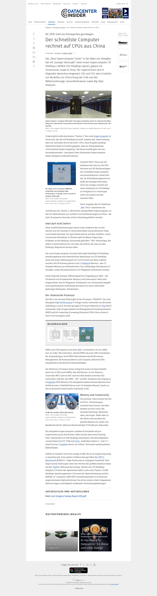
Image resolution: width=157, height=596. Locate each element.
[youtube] (87, 565)
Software (60, 22)
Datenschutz (83, 575)
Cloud (103, 22)
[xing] (34, 43)
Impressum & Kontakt (103, 575)
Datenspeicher (112, 22)
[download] (34, 61)
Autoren (120, 575)
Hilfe (50, 575)
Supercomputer (101, 136)
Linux (77, 441)
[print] (34, 57)
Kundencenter (67, 575)
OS (59, 441)
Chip (104, 306)
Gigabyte (51, 382)
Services (69, 22)
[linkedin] (34, 47)
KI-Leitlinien (113, 575)
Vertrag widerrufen (57, 575)
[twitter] (34, 38)
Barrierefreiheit (92, 575)
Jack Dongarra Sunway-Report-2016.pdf (68, 496)
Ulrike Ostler (67, 53)
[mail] (34, 52)
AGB (36, 575)
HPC (83, 207)
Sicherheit (95, 22)
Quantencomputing (82, 22)
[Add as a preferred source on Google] (79, 570)
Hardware (51, 22)
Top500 (56, 467)
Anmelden (121, 4)
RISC (80, 350)
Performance (66, 302)
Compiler (63, 444)
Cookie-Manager (43, 575)
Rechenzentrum (40, 22)
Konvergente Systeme (59, 27)
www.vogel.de (115, 584)
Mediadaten (75, 575)
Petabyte (86, 263)
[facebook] (34, 34)
